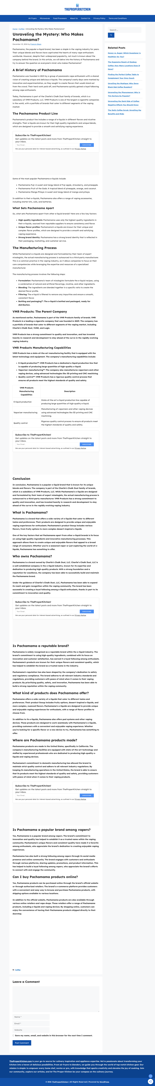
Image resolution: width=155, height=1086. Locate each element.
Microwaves (45, 18)
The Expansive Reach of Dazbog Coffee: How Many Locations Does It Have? (124, 65)
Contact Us (85, 18)
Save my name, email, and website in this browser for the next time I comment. (53, 1035)
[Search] (111, 35)
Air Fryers (32, 18)
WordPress (104, 1082)
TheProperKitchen (60, 1082)
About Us (74, 18)
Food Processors (60, 18)
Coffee (21, 29)
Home (15, 29)
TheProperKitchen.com (20, 1061)
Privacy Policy (99, 18)
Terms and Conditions (118, 18)
